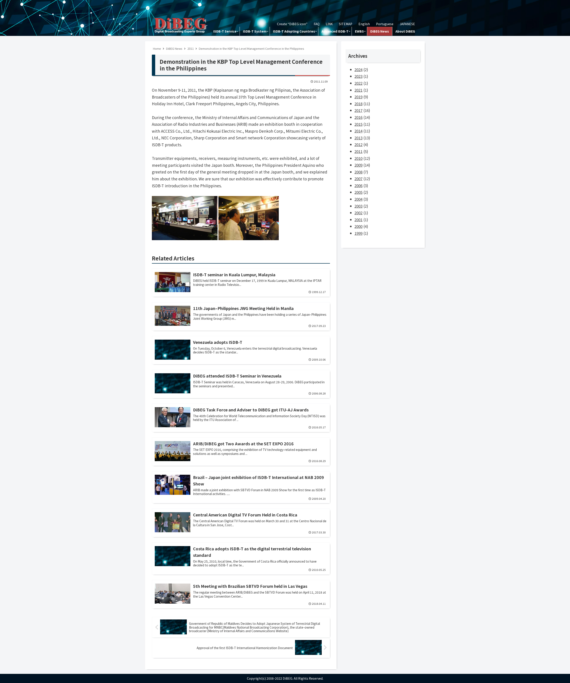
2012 (358, 144)
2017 (358, 110)
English (364, 24)
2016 (358, 117)
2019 (358, 96)
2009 (358, 165)
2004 (358, 199)
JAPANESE (407, 24)
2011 (358, 151)
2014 (358, 131)
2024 (358, 69)
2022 (358, 83)
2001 (358, 219)
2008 (358, 172)
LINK (329, 24)
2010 (358, 158)
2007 (358, 178)
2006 (358, 185)
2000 (358, 226)
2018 (358, 103)
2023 (358, 76)
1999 (358, 233)
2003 (358, 206)
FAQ (317, 24)
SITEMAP (345, 24)
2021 (358, 90)
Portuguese (384, 24)
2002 (358, 212)
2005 (358, 192)
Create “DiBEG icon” (292, 24)
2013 (358, 137)
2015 (358, 124)
